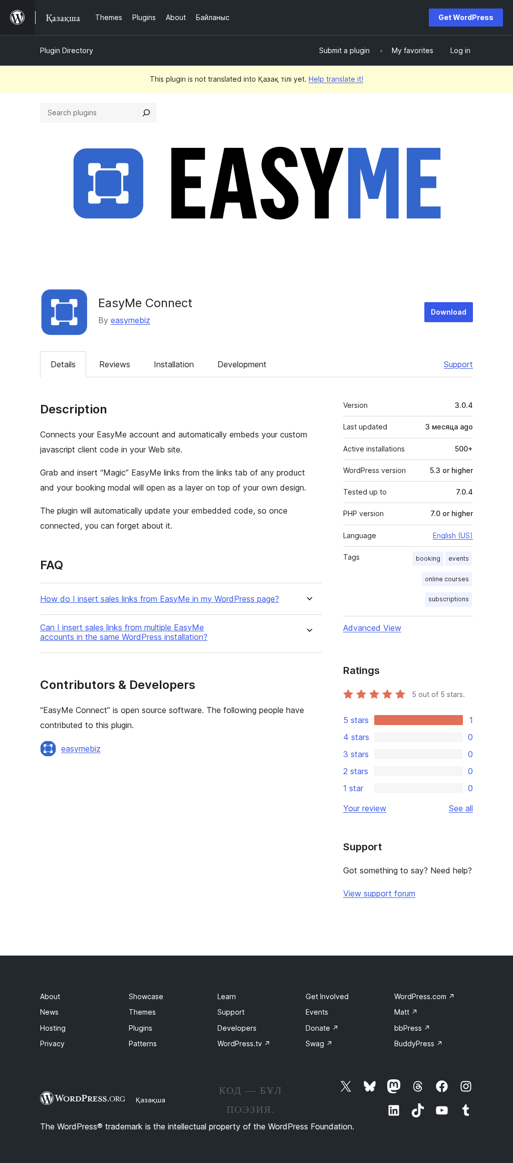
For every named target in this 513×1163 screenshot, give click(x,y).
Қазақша (150, 1100)
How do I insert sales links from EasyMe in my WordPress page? (159, 599)
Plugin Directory (66, 50)
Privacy (52, 1043)
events (458, 558)
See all (461, 808)
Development (242, 364)
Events (317, 1012)
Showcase (146, 996)
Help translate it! (336, 79)
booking (428, 558)
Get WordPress (465, 17)
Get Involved (327, 996)
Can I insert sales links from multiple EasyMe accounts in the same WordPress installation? (123, 632)
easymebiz (130, 320)
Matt (406, 1012)
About (50, 996)
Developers (236, 1028)
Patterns (143, 1043)
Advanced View (372, 628)
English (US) (453, 535)
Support (458, 364)
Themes (142, 1012)
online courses (447, 579)
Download (448, 312)
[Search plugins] (146, 113)
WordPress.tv (244, 1043)
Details (63, 364)
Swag (319, 1043)
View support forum (379, 893)
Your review (364, 808)
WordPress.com (424, 996)
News (49, 1012)
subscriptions (448, 599)
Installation (174, 364)
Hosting (53, 1028)
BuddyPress (418, 1043)
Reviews (114, 364)
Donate (322, 1028)
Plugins (140, 1028)
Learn (226, 996)
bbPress (412, 1028)
